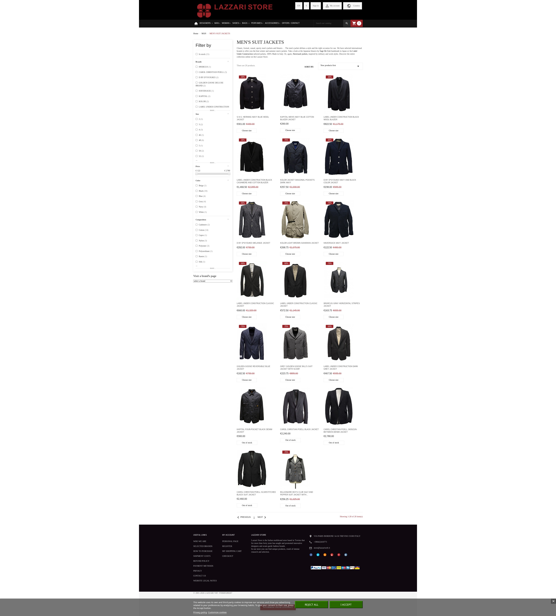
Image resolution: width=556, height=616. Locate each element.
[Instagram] (345, 554)
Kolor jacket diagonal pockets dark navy (297, 181)
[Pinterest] (338, 554)
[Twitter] (318, 554)
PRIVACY (197, 571)
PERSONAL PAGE (230, 541)
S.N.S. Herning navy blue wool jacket (253, 118)
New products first (341, 66)
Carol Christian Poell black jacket (299, 429)
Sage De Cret (325, 51)
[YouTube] (331, 554)
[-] (196, 174)
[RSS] (324, 554)
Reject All (311, 604)
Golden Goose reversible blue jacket (253, 367)
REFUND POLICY (201, 561)
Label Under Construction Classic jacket (255, 304)
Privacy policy (200, 612)
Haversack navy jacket (336, 243)
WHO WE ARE (199, 541)
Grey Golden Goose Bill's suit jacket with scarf (296, 367)
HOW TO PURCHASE (203, 551)
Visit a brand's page (204, 276)
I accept (346, 604)
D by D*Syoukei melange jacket (253, 243)
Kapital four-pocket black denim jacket (254, 430)
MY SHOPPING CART (232, 551)
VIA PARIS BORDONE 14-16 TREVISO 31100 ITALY (337, 536)
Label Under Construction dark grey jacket (341, 367)
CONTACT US (199, 576)
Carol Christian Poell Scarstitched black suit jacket (256, 493)
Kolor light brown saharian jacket (299, 243)
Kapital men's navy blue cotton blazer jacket (297, 118)
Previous (243, 517)
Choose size (247, 130)
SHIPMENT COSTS (202, 556)
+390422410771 (320, 542)
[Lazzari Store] (234, 10)
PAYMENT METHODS (203, 566)
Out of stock (247, 443)
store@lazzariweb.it (322, 548)
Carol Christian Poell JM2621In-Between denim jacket (340, 430)
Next (262, 517)
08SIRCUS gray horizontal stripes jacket (342, 304)
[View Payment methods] (336, 567)
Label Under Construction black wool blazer (341, 118)
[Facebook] (311, 554)
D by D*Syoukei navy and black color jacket (340, 181)
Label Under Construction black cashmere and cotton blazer (254, 181)
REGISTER (227, 546)
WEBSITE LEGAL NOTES (205, 581)
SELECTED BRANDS (202, 546)
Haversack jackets (300, 54)
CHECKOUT (227, 556)
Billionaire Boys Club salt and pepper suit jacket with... (296, 493)
